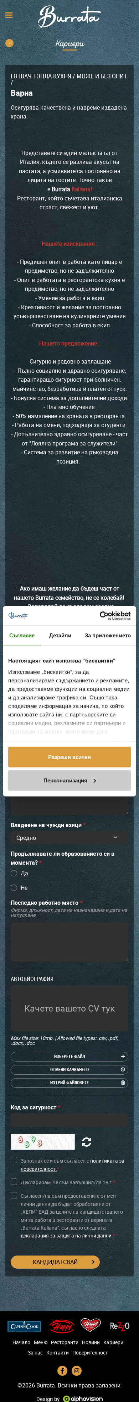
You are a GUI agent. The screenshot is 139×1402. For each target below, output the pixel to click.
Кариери (113, 1342)
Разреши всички (69, 757)
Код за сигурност (35, 1107)
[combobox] (69, 837)
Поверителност (90, 1352)
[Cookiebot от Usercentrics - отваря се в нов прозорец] (100, 615)
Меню (40, 1342)
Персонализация (65, 780)
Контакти (57, 1352)
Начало (21, 1342)
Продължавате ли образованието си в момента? (62, 858)
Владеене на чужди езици (48, 825)
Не (24, 888)
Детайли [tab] (60, 635)
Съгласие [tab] (22, 635)
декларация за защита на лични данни (66, 1235)
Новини (91, 1342)
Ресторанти (64, 1342)
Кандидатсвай (55, 1262)
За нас (35, 1352)
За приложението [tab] (108, 635)
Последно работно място (69, 908)
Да (24, 873)
